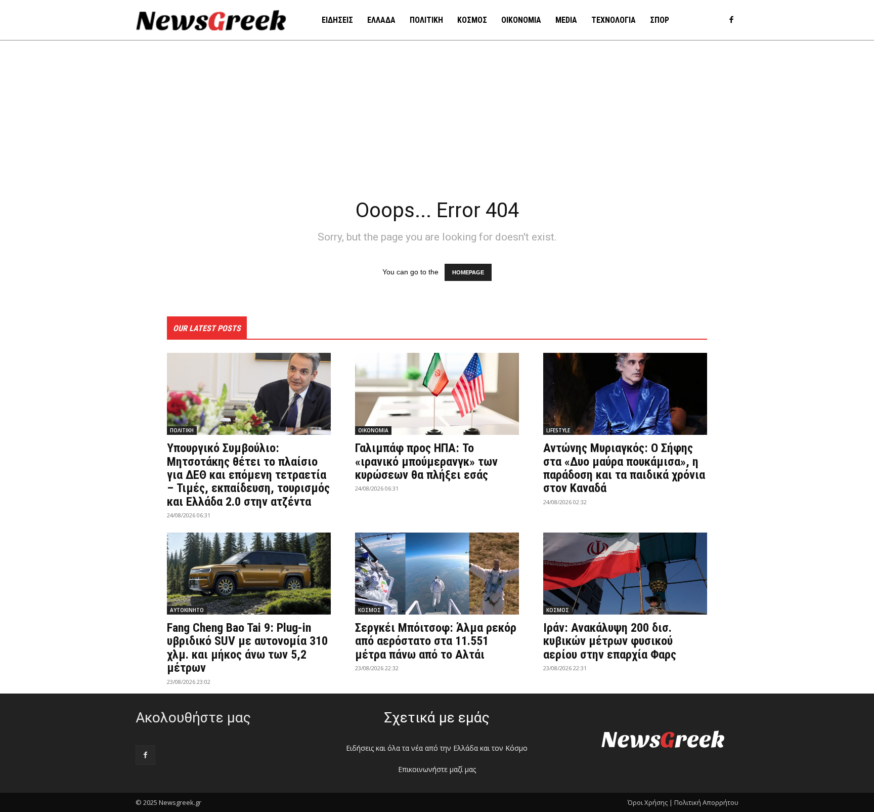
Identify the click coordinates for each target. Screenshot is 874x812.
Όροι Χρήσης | (650, 802)
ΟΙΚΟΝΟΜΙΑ (373, 430)
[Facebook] (731, 20)
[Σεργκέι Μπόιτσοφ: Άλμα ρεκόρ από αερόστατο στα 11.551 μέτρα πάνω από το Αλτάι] (437, 574)
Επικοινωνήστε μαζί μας (437, 769)
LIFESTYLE (558, 430)
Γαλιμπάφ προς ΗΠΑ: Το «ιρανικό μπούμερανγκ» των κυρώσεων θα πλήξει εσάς (426, 461)
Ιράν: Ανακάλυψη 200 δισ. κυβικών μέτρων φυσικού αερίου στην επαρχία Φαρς (609, 641)
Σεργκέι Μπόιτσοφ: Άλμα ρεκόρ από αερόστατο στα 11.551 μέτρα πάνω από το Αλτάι (435, 641)
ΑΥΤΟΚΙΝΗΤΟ (187, 610)
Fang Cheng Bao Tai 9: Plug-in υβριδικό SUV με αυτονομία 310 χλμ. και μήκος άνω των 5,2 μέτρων (247, 648)
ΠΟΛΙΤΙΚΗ (182, 430)
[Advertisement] (437, 116)
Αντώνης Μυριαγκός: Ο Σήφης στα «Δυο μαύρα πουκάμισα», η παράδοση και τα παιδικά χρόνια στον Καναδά (624, 468)
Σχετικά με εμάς (437, 717)
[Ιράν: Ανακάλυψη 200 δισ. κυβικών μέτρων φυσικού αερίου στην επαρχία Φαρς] (625, 574)
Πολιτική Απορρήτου (706, 802)
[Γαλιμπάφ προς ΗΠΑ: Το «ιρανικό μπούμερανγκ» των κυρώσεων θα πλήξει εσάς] (437, 394)
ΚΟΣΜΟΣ (369, 610)
